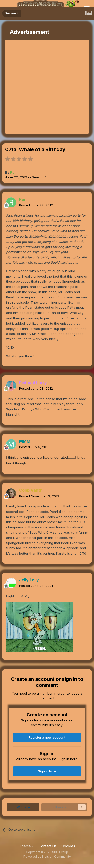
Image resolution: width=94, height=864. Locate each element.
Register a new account (47, 737)
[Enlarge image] (39, 627)
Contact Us (48, 846)
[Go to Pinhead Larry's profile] (11, 386)
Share (25, 807)
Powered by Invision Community (47, 856)
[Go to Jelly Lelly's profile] (11, 583)
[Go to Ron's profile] (11, 202)
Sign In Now (47, 771)
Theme (25, 846)
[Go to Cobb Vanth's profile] (11, 493)
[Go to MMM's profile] (11, 444)
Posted (36, 205)
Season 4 (39, 177)
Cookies (68, 846)
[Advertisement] (47, 87)
